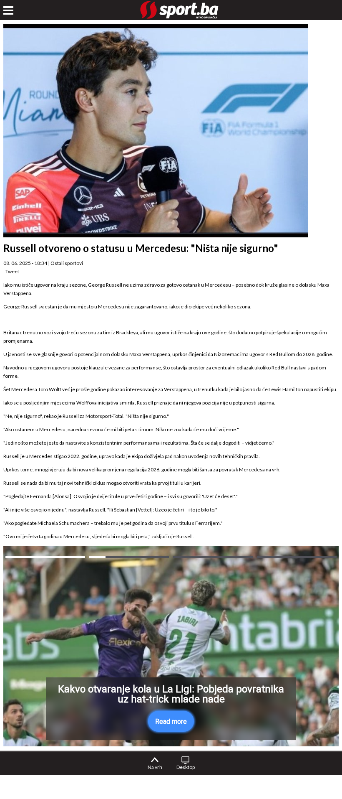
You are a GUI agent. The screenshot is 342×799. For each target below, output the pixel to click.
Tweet (12, 271)
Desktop (185, 767)
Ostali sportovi (66, 263)
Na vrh (155, 767)
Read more (171, 721)
